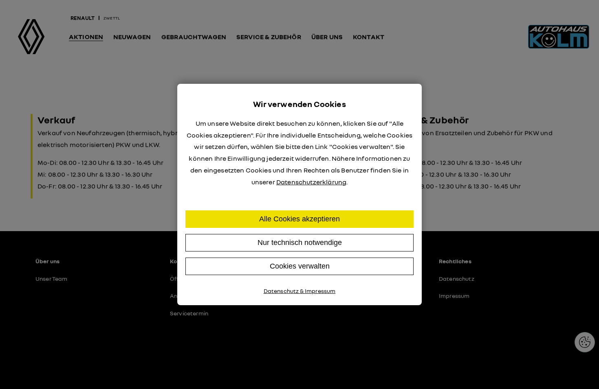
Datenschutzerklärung (311, 182)
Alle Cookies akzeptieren (299, 219)
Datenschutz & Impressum (300, 290)
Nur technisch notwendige (300, 242)
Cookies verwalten (300, 266)
